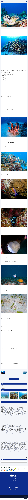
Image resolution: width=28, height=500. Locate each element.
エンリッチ (20, 410)
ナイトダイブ (2, 423)
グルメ (25, 413)
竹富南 (13, 450)
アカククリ (16, 407)
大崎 (25, 442)
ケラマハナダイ (8, 414)
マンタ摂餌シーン (16, 431)
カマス (4, 412)
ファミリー (16, 427)
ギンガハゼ (16, 413)
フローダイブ (18, 428)
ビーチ (7, 427)
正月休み (9, 446)
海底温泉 (10, 448)
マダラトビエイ (12, 430)
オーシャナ (14, 411)
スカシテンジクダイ (24, 415)
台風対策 (5, 441)
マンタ (22, 430)
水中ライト (19, 446)
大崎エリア (2, 443)
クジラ (19, 413)
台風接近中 (9, 441)
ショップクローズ (14, 415)
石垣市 (26, 449)
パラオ (6, 426)
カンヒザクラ (20, 412)
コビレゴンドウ (12, 414)
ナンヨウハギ (10, 423)
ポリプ (2, 430)
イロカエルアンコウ (22, 409)
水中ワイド (23, 446)
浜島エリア (11, 447)
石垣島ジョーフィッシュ (12, 449)
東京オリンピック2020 (8, 445)
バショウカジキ (11, 425)
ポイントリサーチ (25, 429)
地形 (6, 442)
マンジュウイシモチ (17, 430)
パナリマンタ (22, 425)
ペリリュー (24, 428)
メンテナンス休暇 (18, 432)
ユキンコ (25, 433)
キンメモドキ (11, 413)
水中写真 (2, 447)
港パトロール (20, 448)
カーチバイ (24, 412)
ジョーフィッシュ (19, 415)
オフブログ (10, 411)
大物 (8, 443)
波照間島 (8, 447)
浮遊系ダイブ (18, 447)
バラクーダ (16, 425)
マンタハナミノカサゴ (10, 431)
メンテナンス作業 (23, 432)
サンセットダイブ (3, 415)
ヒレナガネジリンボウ (20, 426)
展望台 (25, 443)
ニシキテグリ (15, 423)
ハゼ (1, 424)
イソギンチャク (25, 408)
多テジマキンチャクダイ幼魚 (18, 442)
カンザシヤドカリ (15, 412)
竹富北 (10, 450)
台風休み (2, 441)
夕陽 (13, 442)
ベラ (21, 428)
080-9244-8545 (13, 482)
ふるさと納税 (25, 406)
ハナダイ (17, 424)
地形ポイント (9, 442)
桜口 (19, 445)
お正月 (8, 406)
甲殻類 (2, 449)
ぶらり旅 (2, 407)
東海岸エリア (16, 445)
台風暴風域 (12, 441)
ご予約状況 (15, 406)
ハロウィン (7, 425)
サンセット (24, 414)
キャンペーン (2, 413)
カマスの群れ (8, 412)
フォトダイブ (8, 428)
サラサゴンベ (20, 414)
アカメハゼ (7, 408)
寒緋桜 (17, 443)
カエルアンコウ (24, 411)
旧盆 (22, 444)
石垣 (4, 449)
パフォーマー (2, 426)
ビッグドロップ (3, 427)
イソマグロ (11, 409)
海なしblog (22, 447)
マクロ (4, 430)
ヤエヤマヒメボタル (9, 433)
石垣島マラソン (23, 449)
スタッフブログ (3, 388)
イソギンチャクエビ (3, 409)
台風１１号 (19, 441)
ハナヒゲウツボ (21, 424)
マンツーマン (21, 431)
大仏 (23, 442)
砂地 (1, 450)
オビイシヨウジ (3, 411)
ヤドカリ (21, 433)
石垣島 (7, 449)
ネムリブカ (24, 423)
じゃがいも (18, 406)
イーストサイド (3, 410)
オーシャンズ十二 (19, 411)
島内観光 (2, 444)
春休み (25, 444)
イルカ (18, 409)
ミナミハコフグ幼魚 (3, 432)
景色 (1, 445)
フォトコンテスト (3, 428)
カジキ (2, 412)
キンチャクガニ (7, 413)
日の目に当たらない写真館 (18, 444)
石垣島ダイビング (18, 449)
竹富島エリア (16, 450)
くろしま (11, 406)
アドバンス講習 (11, 408)
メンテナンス (12, 432)
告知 (1, 442)
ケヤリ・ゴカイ (3, 414)
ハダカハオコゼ (9, 424)
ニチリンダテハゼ (20, 423)
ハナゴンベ (13, 424)
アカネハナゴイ (3, 408)
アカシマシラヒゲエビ (20, 407)
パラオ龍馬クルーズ (10, 426)
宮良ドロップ (14, 443)
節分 (19, 450)
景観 (3, 445)
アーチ (15, 408)
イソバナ (8, 409)
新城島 (12, 444)
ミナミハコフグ (25, 431)
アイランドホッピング (10, 407)
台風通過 (16, 441)
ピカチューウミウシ (11, 427)
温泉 (15, 448)
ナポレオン (6, 423)
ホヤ (15, 429)
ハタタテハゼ (4, 424)
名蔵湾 (26, 441)
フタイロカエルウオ (13, 428)
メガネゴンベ (8, 432)
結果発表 (22, 450)
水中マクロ (16, 446)
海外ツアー (2, 448)
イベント (15, 409)
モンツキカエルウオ (3, 433)
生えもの (24, 448)
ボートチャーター (19, 429)
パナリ (19, 425)
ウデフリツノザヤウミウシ (9, 410)
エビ (17, 410)
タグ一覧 (26, 457)
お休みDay (5, 406)
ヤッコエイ (18, 433)
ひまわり (22, 406)
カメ (11, 412)
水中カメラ (12, 446)
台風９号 (23, 441)
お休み (2, 406)
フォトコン (23, 427)
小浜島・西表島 (21, 443)
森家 (5, 446)
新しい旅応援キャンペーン (7, 444)
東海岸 (13, 445)
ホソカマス (12, 429)
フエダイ (3, 367)
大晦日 (5, 443)
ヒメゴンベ (15, 426)
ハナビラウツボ (3, 425)
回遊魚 (4, 442)
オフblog (7, 411)
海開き (12, 448)
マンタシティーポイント (4, 431)
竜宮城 (7, 450)
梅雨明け (22, 445)
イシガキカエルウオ (19, 408)
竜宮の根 (4, 450)
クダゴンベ (22, 413)
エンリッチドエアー (25, 410)
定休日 (10, 443)
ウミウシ (14, 410)
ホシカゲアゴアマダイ (3, 429)
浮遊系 (15, 447)
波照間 (5, 447)
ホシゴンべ (9, 429)
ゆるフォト (5, 407)
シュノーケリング (8, 415)
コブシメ (17, 414)
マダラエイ (8, 430)
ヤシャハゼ (14, 433)
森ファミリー (2, 446)
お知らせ (2, 385)
